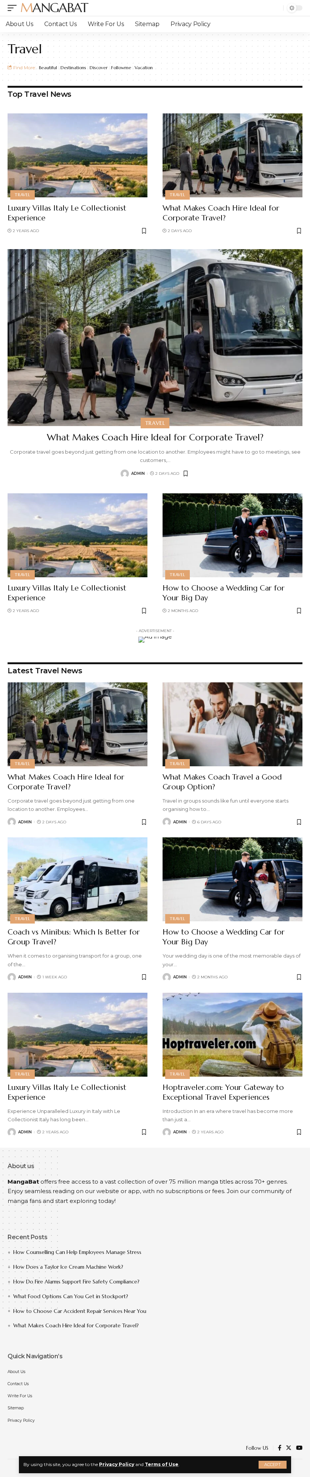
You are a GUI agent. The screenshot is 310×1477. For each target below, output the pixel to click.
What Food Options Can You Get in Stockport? (70, 1296)
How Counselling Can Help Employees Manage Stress (77, 1252)
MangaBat (23, 1181)
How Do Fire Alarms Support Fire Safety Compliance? (76, 1281)
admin (138, 473)
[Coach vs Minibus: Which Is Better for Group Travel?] (77, 879)
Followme (121, 67)
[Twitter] (288, 1448)
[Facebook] (279, 1448)
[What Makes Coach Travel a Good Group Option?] (232, 724)
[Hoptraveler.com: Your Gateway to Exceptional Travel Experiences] (232, 1035)
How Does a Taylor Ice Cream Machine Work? (68, 1266)
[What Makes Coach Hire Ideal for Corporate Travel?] (232, 155)
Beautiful (48, 67)
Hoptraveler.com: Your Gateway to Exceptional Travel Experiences (223, 1092)
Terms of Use (161, 1464)
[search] (275, 8)
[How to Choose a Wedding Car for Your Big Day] (232, 535)
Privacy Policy (116, 1464)
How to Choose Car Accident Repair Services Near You (79, 1311)
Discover (99, 67)
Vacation (144, 67)
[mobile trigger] (14, 8)
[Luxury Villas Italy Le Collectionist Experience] (77, 155)
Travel (22, 194)
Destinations (73, 67)
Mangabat (54, 8)
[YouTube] (299, 1448)
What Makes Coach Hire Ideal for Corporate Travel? (221, 213)
